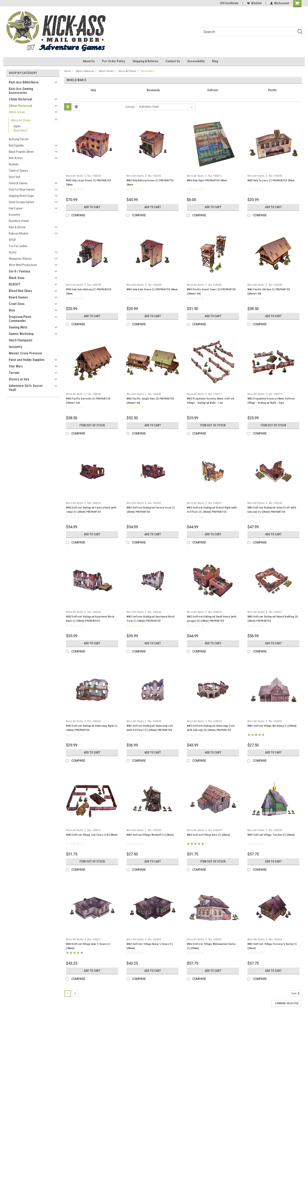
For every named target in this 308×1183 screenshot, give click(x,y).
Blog (215, 61)
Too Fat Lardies (18, 246)
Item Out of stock (92, 425)
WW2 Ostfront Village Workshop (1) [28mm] (271, 725)
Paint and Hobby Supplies (27, 360)
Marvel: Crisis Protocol (25, 353)
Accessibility (196, 61)
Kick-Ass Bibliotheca (24, 82)
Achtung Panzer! (19, 139)
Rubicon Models (18, 233)
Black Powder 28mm (21, 152)
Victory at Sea (19, 379)
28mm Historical (20, 106)
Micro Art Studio (21, 120)
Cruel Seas (17, 304)
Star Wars (16, 366)
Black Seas (17, 278)
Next (294, 993)
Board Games (18, 297)
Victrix (13, 252)
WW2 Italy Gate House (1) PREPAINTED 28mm (152, 289)
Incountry (14, 215)
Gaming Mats (18, 327)
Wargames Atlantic (20, 259)
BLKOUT (14, 284)
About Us (89, 61)
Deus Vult (14, 177)
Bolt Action (16, 158)
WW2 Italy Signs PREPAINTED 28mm (207, 180)
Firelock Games (18, 183)
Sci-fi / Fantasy (19, 271)
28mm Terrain (17, 112)
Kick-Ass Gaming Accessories (21, 91)
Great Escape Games (21, 202)
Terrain (14, 373)
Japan (17, 126)
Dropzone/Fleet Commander (20, 319)
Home (67, 71)
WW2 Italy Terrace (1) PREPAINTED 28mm (270, 180)
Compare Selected (286, 1003)
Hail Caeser (16, 208)
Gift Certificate (229, 3)
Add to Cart (92, 207)
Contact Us (173, 61)
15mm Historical (20, 99)
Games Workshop (21, 334)
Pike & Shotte (17, 227)
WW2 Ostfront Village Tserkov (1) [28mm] (271, 834)
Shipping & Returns (145, 61)
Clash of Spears (18, 171)
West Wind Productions (23, 265)
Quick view (92, 169)
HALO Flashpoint (20, 340)
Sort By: (130, 106)
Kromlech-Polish (19, 221)
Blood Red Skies (20, 291)
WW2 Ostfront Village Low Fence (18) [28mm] (91, 834)
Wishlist (256, 3)
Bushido (14, 164)
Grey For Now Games (22, 189)
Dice (12, 310)
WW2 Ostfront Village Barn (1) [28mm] (208, 834)
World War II (20, 130)
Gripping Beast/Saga (21, 196)
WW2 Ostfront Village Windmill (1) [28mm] (150, 834)
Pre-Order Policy (113, 61)
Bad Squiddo (16, 145)
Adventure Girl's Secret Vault (26, 388)
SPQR (12, 240)
